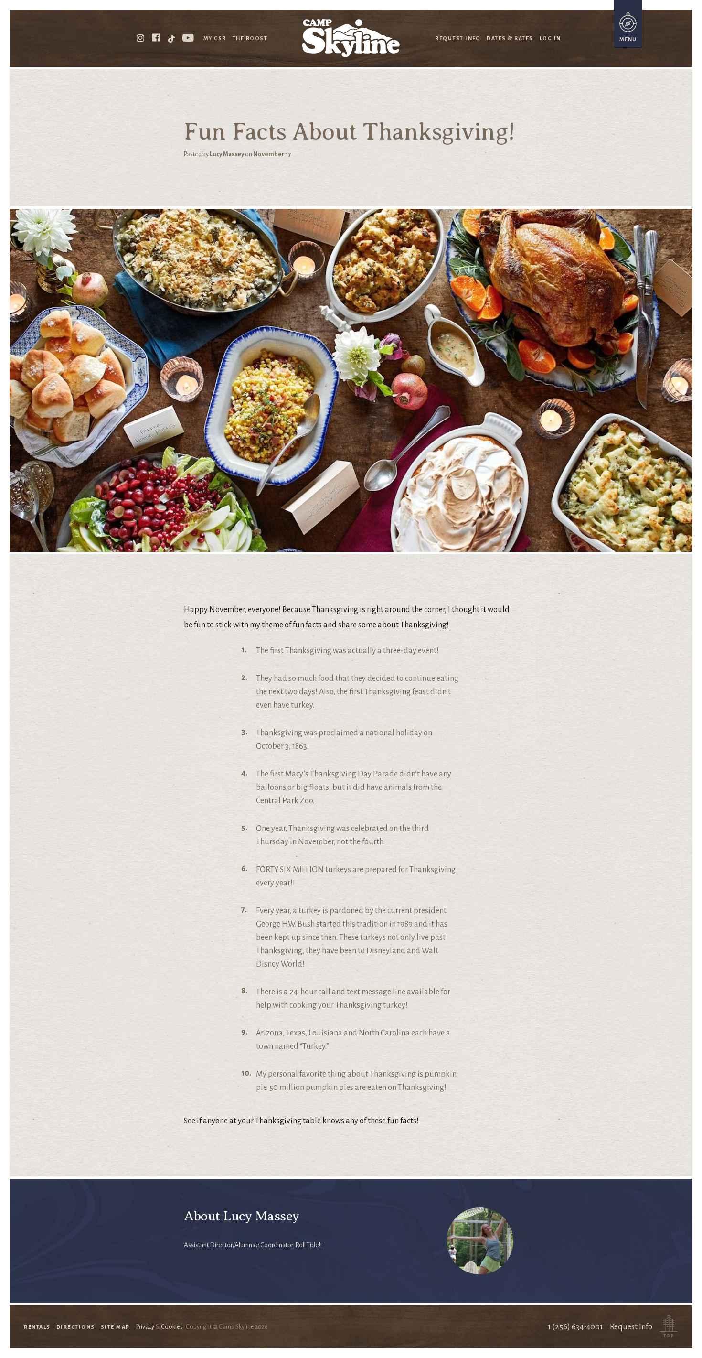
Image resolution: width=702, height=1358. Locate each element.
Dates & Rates (510, 38)
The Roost (250, 38)
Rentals (37, 1327)
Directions (75, 1327)
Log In (550, 38)
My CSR (214, 38)
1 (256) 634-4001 (575, 1327)
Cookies (172, 1327)
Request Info (457, 38)
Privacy (145, 1327)
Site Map (115, 1327)
